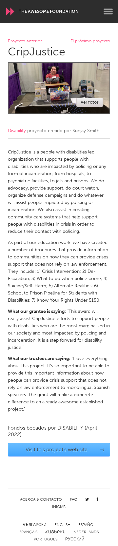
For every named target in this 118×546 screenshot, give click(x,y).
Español (86, 524)
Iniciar (59, 506)
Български (35, 524)
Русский (75, 539)
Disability (17, 130)
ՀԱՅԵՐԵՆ (55, 532)
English (62, 524)
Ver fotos (90, 102)
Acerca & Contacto (41, 499)
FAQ (73, 499)
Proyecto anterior (25, 41)
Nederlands (86, 532)
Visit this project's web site (65, 449)
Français (28, 532)
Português (45, 539)
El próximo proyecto (90, 41)
